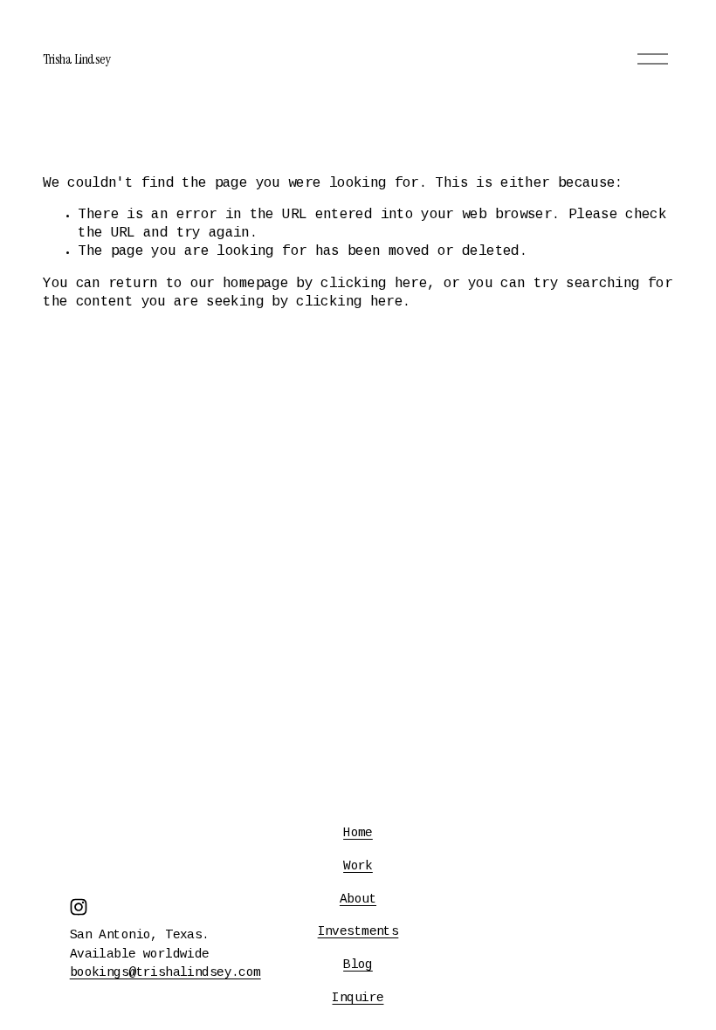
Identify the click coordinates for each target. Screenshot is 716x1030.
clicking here (373, 284)
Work (358, 867)
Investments (358, 932)
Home (358, 833)
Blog (358, 965)
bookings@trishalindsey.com (165, 973)
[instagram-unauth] (78, 907)
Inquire (357, 998)
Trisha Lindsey (76, 59)
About (358, 900)
